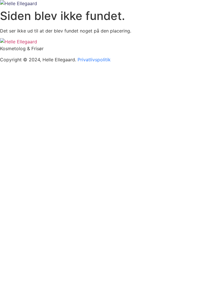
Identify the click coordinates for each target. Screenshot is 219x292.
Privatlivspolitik (94, 59)
